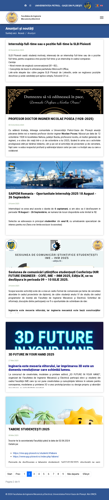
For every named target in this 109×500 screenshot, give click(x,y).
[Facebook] (26, 5)
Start (9, 474)
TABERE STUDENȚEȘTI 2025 (29, 429)
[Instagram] (30, 5)
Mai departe (73, 474)
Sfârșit (86, 474)
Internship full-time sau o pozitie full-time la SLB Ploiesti (50, 44)
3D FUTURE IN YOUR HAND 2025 (31, 354)
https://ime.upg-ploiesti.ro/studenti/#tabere (35, 453)
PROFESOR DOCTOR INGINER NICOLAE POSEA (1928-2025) (51, 119)
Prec (18, 474)
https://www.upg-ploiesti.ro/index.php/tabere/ (36, 456)
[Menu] (101, 17)
